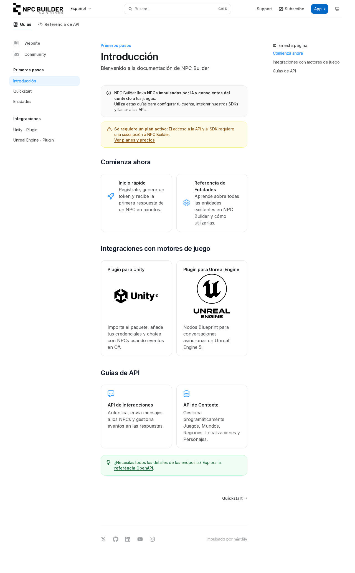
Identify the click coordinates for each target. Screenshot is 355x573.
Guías (25, 24)
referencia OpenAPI (133, 468)
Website (32, 43)
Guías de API (284, 71)
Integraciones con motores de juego (306, 62)
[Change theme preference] (337, 8)
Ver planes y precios (134, 140)
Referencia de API (62, 24)
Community (35, 54)
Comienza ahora (288, 53)
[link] (136, 203)
